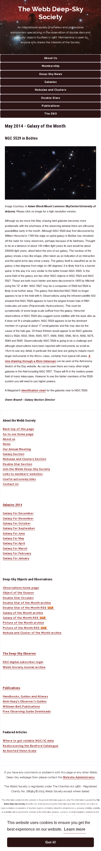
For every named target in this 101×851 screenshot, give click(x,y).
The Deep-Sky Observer (19, 653)
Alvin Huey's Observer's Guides (25, 701)
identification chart (33, 390)
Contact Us (11, 484)
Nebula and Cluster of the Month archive (32, 632)
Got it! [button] (50, 842)
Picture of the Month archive (23, 622)
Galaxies (50, 82)
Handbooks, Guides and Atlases (25, 696)
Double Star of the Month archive (27, 602)
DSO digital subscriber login (23, 662)
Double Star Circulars (18, 598)
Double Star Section (17, 464)
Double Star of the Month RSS (24, 607)
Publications (51, 105)
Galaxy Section (13, 454)
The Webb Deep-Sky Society (50, 13)
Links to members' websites (23, 474)
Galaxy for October (17, 523)
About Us (50, 58)
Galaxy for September (19, 528)
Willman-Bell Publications (21, 706)
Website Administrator (79, 777)
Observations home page (21, 587)
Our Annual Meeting (17, 449)
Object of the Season (18, 592)
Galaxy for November (18, 518)
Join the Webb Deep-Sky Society (26, 469)
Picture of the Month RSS (21, 628)
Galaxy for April (14, 543)
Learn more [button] (74, 829)
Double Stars (50, 98)
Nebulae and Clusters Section (24, 459)
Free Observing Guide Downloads (27, 711)
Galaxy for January (16, 558)
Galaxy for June (14, 533)
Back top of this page (18, 429)
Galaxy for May (13, 538)
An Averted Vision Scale (20, 750)
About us (9, 439)
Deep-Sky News (50, 74)
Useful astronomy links (19, 479)
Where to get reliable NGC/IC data (28, 740)
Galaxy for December (18, 513)
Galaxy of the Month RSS (20, 617)
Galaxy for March (15, 548)
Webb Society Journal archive (24, 667)
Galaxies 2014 (12, 505)
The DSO (50, 113)
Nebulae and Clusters (50, 89)
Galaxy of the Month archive (23, 613)
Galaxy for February (17, 553)
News (7, 444)
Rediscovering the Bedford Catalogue (30, 746)
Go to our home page (18, 434)
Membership (51, 66)
